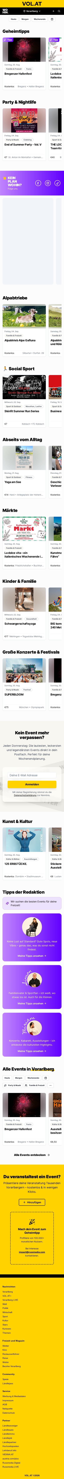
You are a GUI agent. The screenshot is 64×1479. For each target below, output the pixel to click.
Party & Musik (14, 1085)
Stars (5, 1324)
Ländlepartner (9, 1442)
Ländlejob (7, 1438)
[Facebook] (38, 183)
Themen (6, 1333)
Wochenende (40, 19)
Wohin (5, 1362)
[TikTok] (57, 183)
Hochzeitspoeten (10, 1446)
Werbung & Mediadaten (14, 1396)
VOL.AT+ (6, 1296)
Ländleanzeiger (10, 1425)
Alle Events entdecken (30, 1155)
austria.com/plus (10, 1458)
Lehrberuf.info (9, 1450)
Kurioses (6, 1328)
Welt (4, 1304)
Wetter (5, 1346)
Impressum (8, 1400)
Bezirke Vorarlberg (11, 1366)
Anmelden (32, 784)
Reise (5, 1358)
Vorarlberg (7, 1291)
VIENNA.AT (8, 1454)
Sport (5, 1316)
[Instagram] (47, 183)
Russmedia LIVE (10, 1467)
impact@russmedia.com (32, 1252)
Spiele (5, 1379)
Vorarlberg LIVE (10, 1300)
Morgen (25, 19)
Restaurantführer (10, 1354)
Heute (13, 19)
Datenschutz (8, 1413)
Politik (5, 1308)
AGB (4, 1404)
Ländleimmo (8, 1434)
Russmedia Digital (11, 1463)
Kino (4, 1350)
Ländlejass (7, 1383)
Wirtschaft (7, 1312)
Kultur (5, 1320)
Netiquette (7, 1408)
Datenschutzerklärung (25, 795)
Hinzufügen (34, 1202)
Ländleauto (8, 1430)
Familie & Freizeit (37, 1085)
